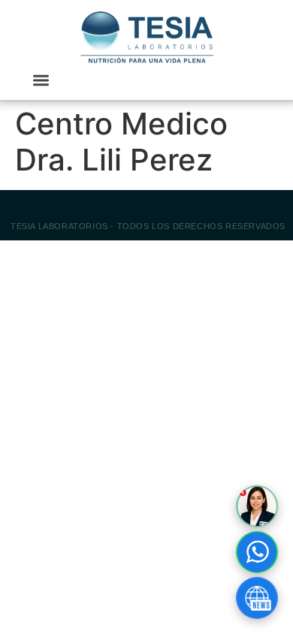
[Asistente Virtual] (257, 506)
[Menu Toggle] (41, 80)
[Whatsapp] (257, 552)
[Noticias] (257, 598)
